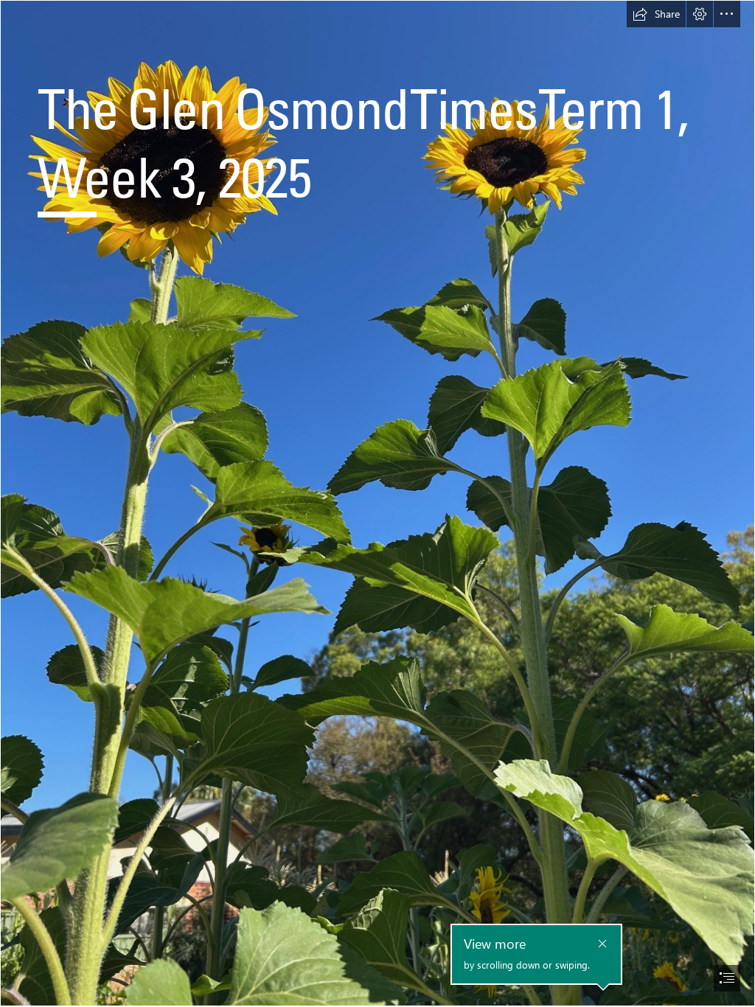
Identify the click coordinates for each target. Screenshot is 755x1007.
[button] (656, 14)
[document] (377, 503)
